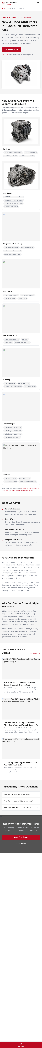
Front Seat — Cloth (24, 478)
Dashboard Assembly (10, 481)
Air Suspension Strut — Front (12, 251)
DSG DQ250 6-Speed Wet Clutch (13, 200)
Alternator (25, 339)
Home (4, 9)
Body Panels (8, 291)
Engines (6, 149)
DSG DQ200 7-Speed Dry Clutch (13, 197)
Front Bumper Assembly (11, 295)
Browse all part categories (30, 488)
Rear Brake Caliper (23, 383)
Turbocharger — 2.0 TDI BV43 (12, 434)
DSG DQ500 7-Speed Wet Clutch (13, 203)
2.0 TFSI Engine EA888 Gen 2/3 (13, 153)
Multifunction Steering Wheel (27, 481)
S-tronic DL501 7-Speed (11, 207)
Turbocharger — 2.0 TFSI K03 (12, 427)
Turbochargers (9, 424)
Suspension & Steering (12, 244)
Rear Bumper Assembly (27, 295)
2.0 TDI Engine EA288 (10, 156)
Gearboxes (7, 193)
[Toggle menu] (38, 3)
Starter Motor (8, 342)
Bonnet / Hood (22, 298)
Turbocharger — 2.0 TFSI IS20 (12, 431)
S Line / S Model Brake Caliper (13, 387)
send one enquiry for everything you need (17, 490)
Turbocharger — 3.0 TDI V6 (12, 437)
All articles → (35, 653)
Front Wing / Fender (10, 298)
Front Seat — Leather (10, 478)
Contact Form (21, 844)
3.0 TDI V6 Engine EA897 (27, 156)
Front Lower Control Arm (11, 247)
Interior (6, 474)
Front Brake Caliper (9, 383)
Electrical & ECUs (10, 335)
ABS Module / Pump (30, 387)
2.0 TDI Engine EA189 (31, 153)
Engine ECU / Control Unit (11, 339)
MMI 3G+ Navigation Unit (22, 342)
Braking (6, 380)
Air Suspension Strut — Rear (12, 254)
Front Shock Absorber (27, 247)
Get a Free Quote (11, 50)
